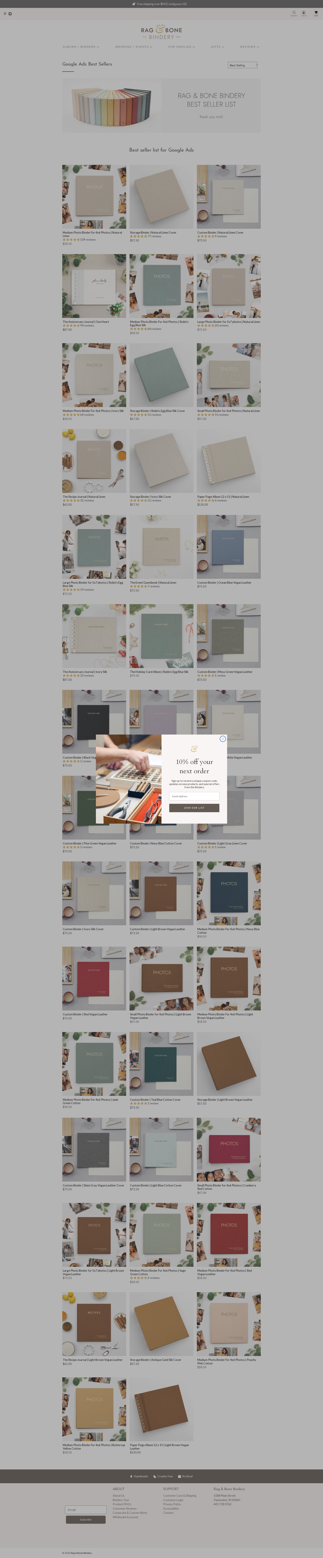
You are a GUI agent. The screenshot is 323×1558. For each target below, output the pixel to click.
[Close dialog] (223, 739)
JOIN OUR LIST (194, 808)
